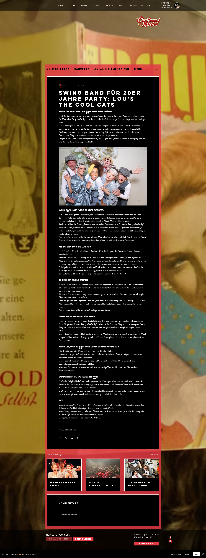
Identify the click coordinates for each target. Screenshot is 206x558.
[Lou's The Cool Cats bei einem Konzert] (103, 468)
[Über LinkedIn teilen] (72, 438)
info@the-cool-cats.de (150, 534)
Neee (187, 554)
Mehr (138, 69)
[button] (156, 69)
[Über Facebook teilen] (60, 438)
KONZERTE (82, 69)
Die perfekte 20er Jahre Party (138, 484)
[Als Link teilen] (77, 438)
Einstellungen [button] (176, 554)
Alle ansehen (155, 454)
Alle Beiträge (58, 69)
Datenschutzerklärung (29, 554)
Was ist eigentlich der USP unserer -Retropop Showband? (102, 484)
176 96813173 (147, 537)
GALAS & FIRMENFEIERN (111, 69)
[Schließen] (203, 554)
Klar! (196, 554)
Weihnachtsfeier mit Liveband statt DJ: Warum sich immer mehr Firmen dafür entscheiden (64, 484)
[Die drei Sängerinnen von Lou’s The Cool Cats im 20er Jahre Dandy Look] (142, 468)
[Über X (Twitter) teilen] (66, 438)
